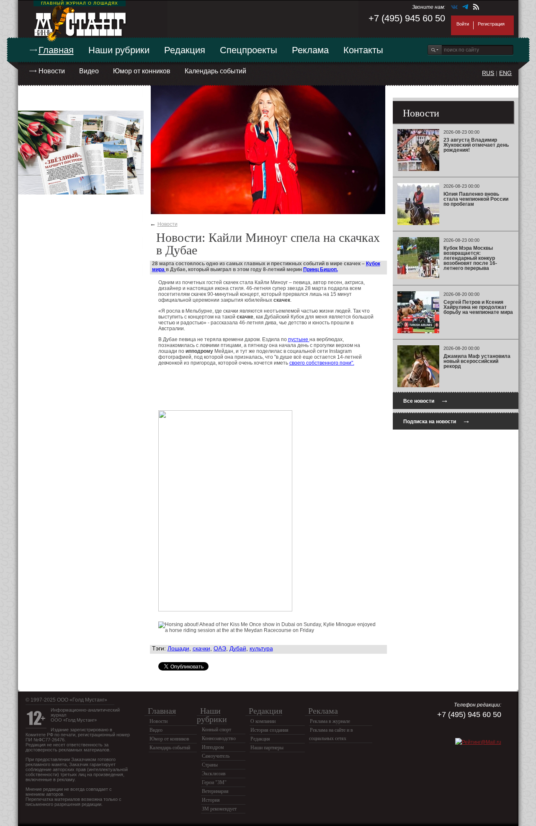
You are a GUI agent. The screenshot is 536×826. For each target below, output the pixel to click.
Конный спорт (216, 730)
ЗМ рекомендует (219, 809)
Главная (56, 50)
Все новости (425, 400)
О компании (263, 721)
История (211, 800)
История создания (269, 730)
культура (261, 648)
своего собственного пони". (321, 363)
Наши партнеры (266, 748)
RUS (488, 73)
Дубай (237, 648)
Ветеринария (215, 791)
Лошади (178, 648)
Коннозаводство (219, 738)
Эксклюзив (214, 774)
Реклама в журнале (330, 721)
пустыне (298, 339)
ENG (505, 73)
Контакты (363, 50)
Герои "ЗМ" (214, 782)
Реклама (310, 50)
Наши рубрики (118, 50)
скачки (201, 648)
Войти (462, 23)
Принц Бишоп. (320, 269)
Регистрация (491, 23)
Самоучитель (215, 756)
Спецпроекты (248, 50)
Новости (52, 71)
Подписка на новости (436, 420)
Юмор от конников (141, 71)
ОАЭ (220, 648)
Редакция (184, 50)
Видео (89, 71)
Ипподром (213, 747)
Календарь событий (215, 71)
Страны (210, 765)
